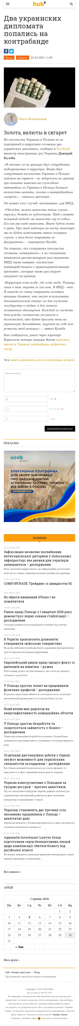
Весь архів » (12, 960)
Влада (9, 57)
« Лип (19, 947)
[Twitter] (11, 51)
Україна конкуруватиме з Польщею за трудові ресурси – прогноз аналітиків (35, 785)
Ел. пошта (55, 408)
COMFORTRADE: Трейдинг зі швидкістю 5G (38, 583)
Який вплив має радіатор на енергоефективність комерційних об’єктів (38, 711)
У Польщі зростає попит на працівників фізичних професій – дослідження (36, 688)
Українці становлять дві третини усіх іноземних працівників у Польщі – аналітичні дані (35, 814)
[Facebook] (6, 51)
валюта (14, 359)
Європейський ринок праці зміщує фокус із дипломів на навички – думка (39, 664)
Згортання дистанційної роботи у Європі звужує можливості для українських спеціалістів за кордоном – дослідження (37, 759)
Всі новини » (12, 872)
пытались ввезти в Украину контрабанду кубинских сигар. (37, 344)
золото (40, 359)
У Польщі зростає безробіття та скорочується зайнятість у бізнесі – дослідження (33, 727)
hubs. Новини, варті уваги (39, 4)
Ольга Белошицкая (32, 118)
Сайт (52, 418)
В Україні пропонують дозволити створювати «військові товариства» (33, 641)
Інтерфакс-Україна (60, 1014)
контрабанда (54, 359)
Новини (22, 57)
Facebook (63, 148)
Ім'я (52, 399)
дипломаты (28, 359)
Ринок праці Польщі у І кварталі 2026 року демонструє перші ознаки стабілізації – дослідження (38, 616)
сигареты (69, 359)
